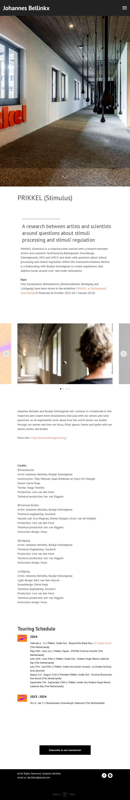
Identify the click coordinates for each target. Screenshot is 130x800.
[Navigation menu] (124, 7)
